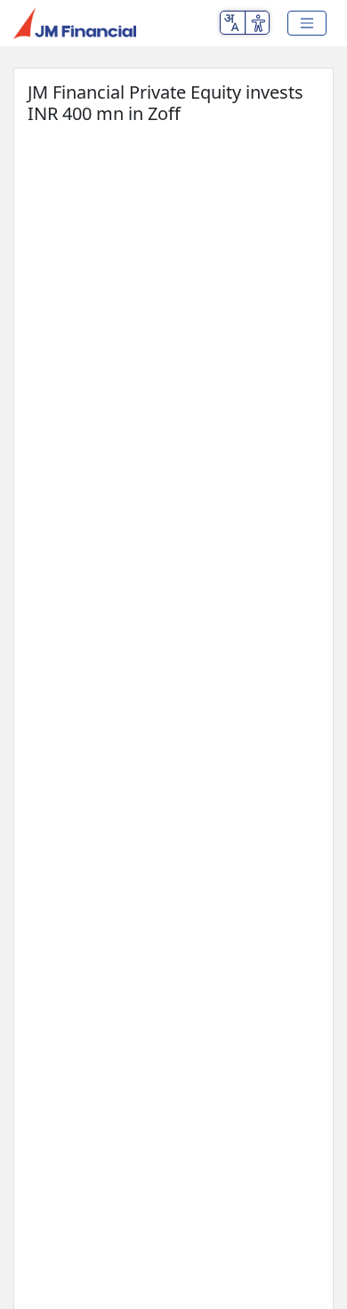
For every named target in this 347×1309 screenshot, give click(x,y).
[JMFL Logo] (74, 23)
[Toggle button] (307, 23)
